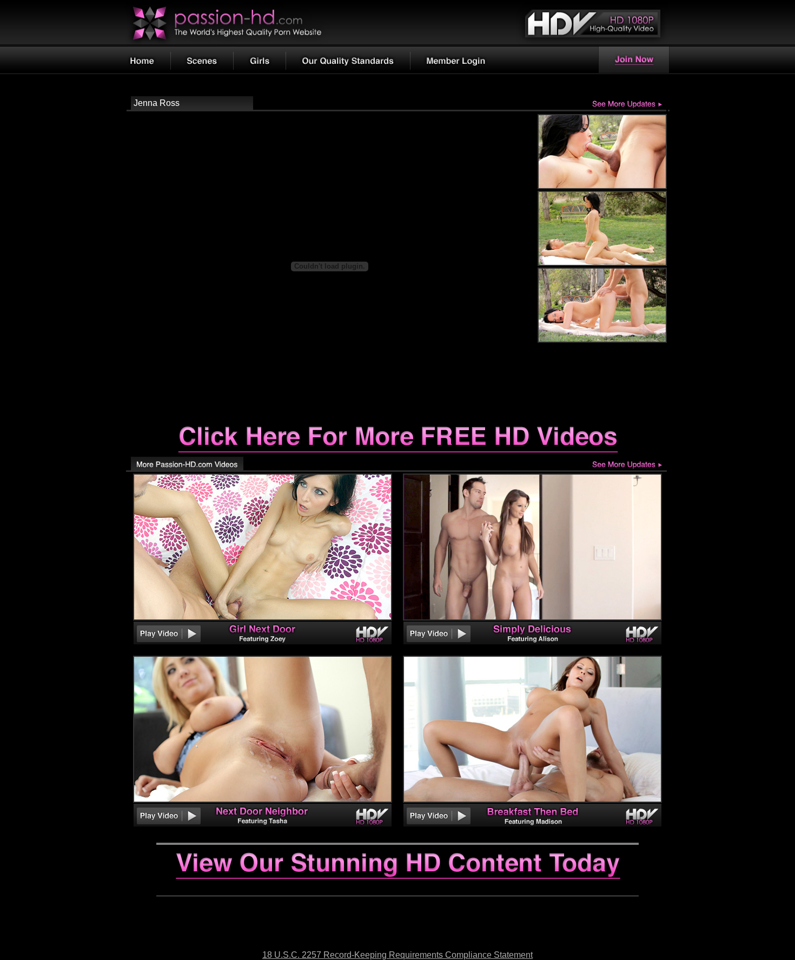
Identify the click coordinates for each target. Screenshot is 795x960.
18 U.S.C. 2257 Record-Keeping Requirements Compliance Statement (397, 954)
